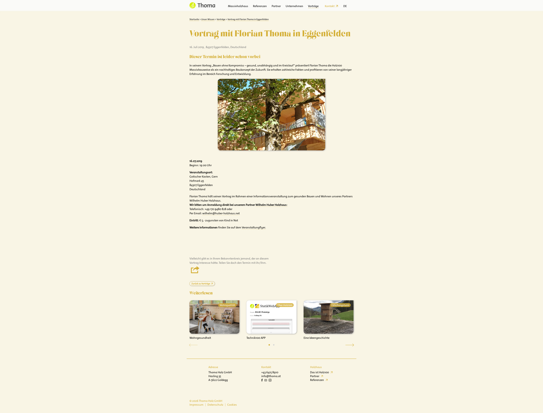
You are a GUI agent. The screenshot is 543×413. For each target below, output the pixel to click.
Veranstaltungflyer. (254, 227)
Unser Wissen (208, 19)
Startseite (194, 19)
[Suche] (351, 5)
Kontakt (330, 6)
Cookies (232, 404)
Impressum (196, 404)
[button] (269, 344)
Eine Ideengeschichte (316, 338)
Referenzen (260, 6)
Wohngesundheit (200, 338)
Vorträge (313, 6)
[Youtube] (265, 380)
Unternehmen (294, 6)
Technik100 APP (256, 338)
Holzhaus (316, 367)
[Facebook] (262, 380)
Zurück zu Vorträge (200, 283)
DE (345, 6)
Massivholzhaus (238, 6)
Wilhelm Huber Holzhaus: (271, 205)
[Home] (202, 5)
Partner (276, 6)
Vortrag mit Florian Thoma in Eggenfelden (248, 19)
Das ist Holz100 (319, 372)
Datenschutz (215, 404)
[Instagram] (270, 380)
